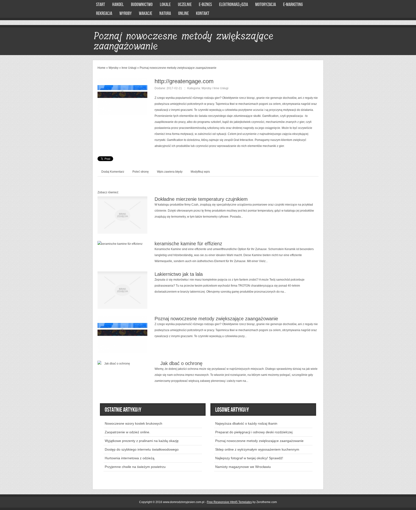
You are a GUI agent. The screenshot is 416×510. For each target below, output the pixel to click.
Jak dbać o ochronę (178, 363)
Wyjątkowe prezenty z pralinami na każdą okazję (142, 441)
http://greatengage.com (184, 81)
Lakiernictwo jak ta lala (179, 274)
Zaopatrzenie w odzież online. (127, 432)
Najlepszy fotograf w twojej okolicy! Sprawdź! (249, 458)
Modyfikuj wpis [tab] (200, 171)
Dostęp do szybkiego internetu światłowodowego (142, 449)
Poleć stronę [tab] (140, 171)
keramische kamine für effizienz (188, 243)
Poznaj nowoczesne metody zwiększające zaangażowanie (178, 67)
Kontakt (202, 13)
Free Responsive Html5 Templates (229, 502)
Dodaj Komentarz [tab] (112, 171)
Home (101, 67)
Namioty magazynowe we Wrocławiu (243, 467)
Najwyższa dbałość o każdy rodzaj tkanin (246, 423)
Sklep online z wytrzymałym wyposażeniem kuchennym (257, 449)
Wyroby (113, 67)
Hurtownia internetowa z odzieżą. (130, 458)
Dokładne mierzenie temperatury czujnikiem (201, 199)
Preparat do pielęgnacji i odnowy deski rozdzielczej (253, 432)
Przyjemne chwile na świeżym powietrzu (135, 467)
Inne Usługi (129, 67)
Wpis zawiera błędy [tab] (169, 171)
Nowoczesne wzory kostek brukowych (133, 423)
